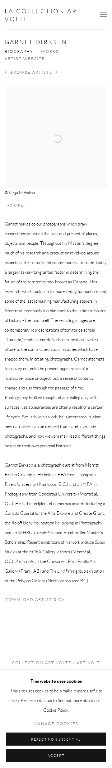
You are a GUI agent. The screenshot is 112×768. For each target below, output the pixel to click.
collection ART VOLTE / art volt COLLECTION (56, 668)
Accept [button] (56, 755)
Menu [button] (102, 14)
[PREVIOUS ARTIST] (6, 72)
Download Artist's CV (39, 601)
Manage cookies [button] (56, 724)
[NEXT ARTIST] (57, 72)
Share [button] (17, 205)
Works (50, 51)
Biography (19, 51)
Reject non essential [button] (56, 739)
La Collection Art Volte (43, 15)
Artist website (25, 59)
